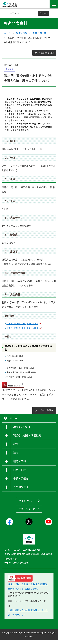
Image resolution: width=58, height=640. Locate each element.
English (43, 13)
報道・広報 (21, 33)
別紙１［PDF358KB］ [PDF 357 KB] (22, 323)
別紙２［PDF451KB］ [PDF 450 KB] (22, 328)
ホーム (7, 33)
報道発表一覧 (39, 33)
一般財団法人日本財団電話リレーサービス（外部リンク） (28, 612)
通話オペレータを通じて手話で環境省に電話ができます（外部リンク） (28, 586)
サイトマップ (26, 500)
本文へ (13, 13)
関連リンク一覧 (27, 509)
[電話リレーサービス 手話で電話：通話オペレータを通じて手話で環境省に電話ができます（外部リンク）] (29, 578)
